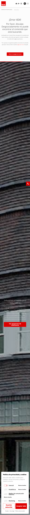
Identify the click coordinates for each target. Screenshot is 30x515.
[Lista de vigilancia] (21, 3)
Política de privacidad (20, 511)
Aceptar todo (21, 506)
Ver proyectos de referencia (15, 324)
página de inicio (20, 44)
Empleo (7, 511)
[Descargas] (16, 3)
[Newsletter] (19, 3)
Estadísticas (12, 489)
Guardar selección (8, 506)
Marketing (12, 501)
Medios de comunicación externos (16, 494)
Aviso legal (12, 511)
